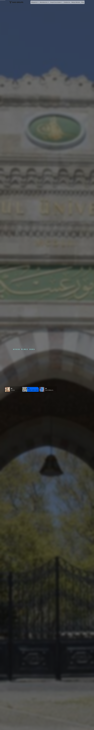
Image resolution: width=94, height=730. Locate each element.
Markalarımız (43, 2)
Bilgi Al (79, 378)
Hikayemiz (34, 2)
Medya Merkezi (75, 2)
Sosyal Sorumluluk (55, 2)
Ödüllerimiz (67, 2)
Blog (82, 2)
